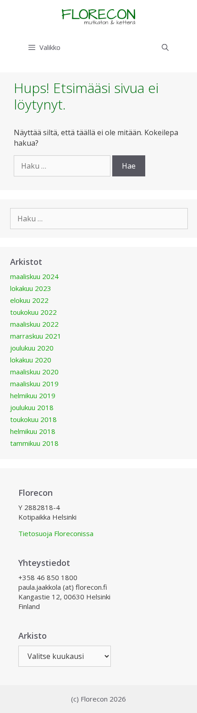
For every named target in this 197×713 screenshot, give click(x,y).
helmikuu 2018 (32, 431)
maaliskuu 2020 (34, 371)
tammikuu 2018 (34, 443)
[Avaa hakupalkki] (165, 47)
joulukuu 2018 (32, 407)
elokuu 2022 (29, 300)
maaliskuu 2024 (34, 276)
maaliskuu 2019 (34, 383)
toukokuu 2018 (33, 419)
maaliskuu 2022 (34, 324)
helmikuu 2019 (32, 395)
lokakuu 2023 (30, 288)
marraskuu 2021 (35, 335)
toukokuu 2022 (33, 312)
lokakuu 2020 (30, 359)
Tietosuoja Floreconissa (55, 533)
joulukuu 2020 (32, 347)
